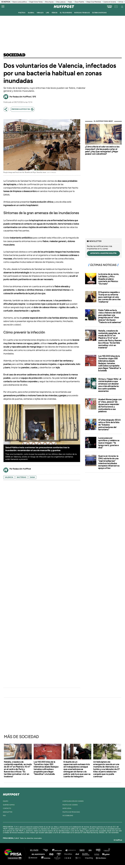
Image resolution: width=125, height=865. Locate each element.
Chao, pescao (61, 2)
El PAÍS (35, 850)
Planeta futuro (96, 853)
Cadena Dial (78, 853)
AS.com (90, 850)
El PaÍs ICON (68, 857)
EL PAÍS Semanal (87, 853)
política (21, 13)
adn (98, 850)
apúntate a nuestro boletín (103, 253)
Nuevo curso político (19, 2)
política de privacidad (71, 812)
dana (32, 477)
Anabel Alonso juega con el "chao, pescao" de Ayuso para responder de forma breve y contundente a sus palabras (110, 405)
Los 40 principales (47, 850)
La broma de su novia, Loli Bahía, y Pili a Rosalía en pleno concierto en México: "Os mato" (108, 279)
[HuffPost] (11, 794)
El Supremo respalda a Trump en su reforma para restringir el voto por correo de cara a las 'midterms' (109, 297)
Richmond (34, 857)
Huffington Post (38, 853)
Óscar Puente (79, 2)
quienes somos (9, 805)
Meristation (101, 857)
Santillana (59, 850)
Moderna (46, 857)
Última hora (109, 6)
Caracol (107, 850)
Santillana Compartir (72, 850)
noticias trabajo (82, 13)
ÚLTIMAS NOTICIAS (99, 13)
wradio (59, 853)
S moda (78, 857)
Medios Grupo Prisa (14, 858)
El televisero (66, 13)
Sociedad (14, 55)
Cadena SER (82, 850)
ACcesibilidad (67, 815)
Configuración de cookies (72, 801)
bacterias (21, 477)
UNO (52, 853)
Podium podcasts (58, 857)
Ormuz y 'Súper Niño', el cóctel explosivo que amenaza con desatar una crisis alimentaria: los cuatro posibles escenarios (109, 385)
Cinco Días (68, 853)
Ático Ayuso (49, 2)
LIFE (47, 13)
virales (40, 13)
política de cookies (70, 805)
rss (4, 815)
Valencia (9, 477)
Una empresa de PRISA (14, 852)
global (31, 13)
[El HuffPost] (64, 7)
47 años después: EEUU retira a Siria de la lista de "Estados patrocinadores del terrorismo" (109, 425)
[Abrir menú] (2, 6)
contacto (7, 808)
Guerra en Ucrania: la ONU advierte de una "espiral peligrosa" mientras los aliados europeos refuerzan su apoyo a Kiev (109, 462)
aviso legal (66, 808)
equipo (5, 801)
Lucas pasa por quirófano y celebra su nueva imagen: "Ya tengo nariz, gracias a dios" (108, 443)
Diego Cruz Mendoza (93, 2)
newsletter (7, 812)
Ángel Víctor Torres (36, 2)
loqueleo (89, 857)
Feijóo (70, 2)
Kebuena (105, 853)
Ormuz (120, 2)
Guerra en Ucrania (109, 2)
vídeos (54, 13)
